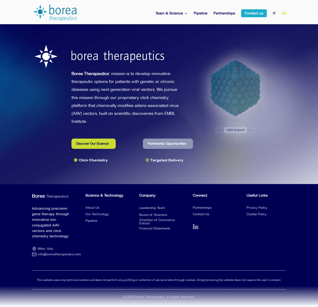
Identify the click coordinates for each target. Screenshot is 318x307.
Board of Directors (153, 215)
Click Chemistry (93, 160)
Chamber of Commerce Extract (157, 221)
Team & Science (169, 13)
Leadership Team (152, 208)
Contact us (254, 13)
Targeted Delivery (166, 160)
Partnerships (224, 13)
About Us (92, 207)
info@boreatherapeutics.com (59, 254)
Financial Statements (154, 228)
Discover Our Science (92, 143)
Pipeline (200, 13)
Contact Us (201, 214)
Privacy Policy (257, 207)
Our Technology (97, 214)
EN (284, 13)
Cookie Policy (257, 214)
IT (274, 13)
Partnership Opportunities (167, 143)
